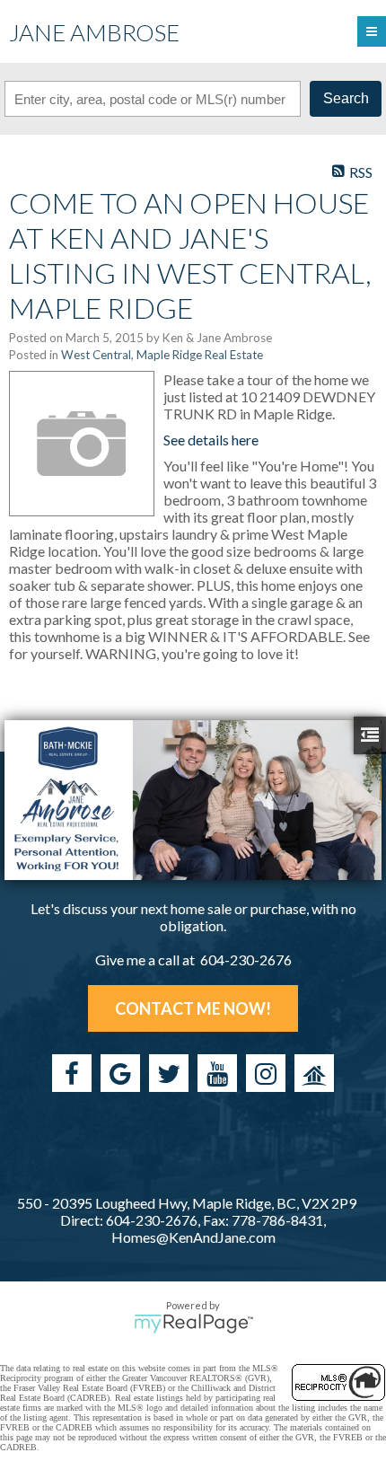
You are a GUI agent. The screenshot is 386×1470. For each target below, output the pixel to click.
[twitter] (169, 1073)
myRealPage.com (193, 1323)
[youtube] (217, 1073)
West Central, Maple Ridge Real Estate (162, 355)
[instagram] (265, 1073)
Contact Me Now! (193, 1008)
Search (346, 98)
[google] (120, 1073)
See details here (211, 439)
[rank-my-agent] (314, 1073)
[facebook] (72, 1073)
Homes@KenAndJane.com (193, 1237)
